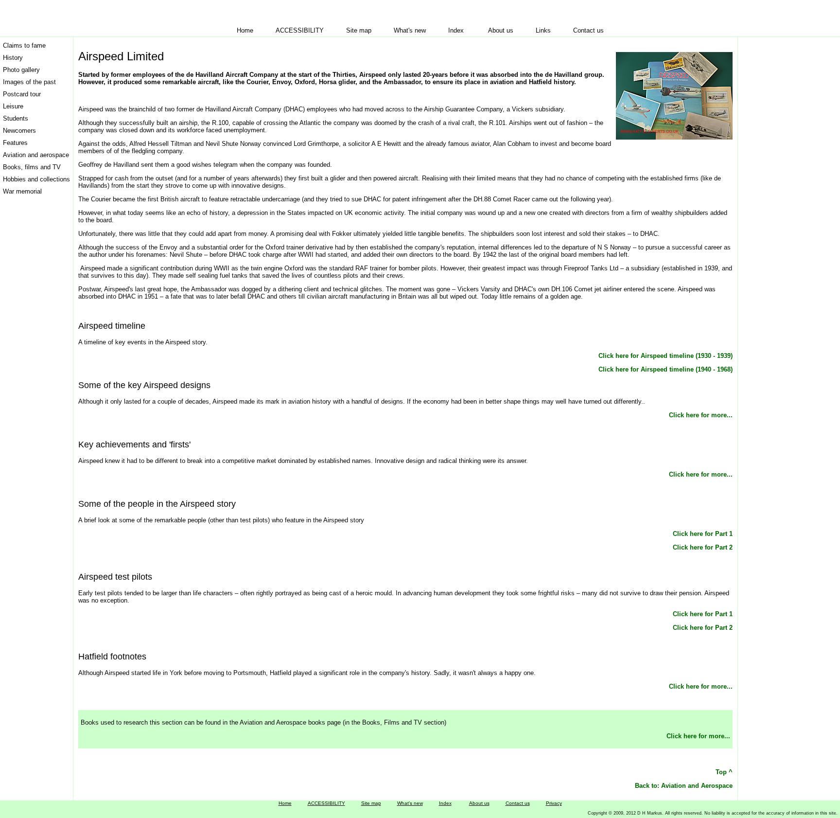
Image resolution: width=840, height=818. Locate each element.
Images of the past (29, 82)
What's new (410, 30)
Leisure (13, 106)
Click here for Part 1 (703, 533)
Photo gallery (21, 69)
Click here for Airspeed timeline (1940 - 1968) (665, 369)
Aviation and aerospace (36, 155)
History (13, 57)
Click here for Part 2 (703, 547)
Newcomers (19, 130)
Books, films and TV (32, 167)
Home (245, 30)
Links (543, 30)
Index (456, 30)
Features (15, 142)
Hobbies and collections (36, 179)
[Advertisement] (779, 185)
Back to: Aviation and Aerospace (684, 785)
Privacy (554, 803)
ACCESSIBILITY (300, 30)
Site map (358, 30)
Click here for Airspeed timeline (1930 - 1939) (665, 355)
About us (500, 30)
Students (15, 118)
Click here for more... (701, 415)
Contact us (588, 30)
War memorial (22, 191)
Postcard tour (22, 94)
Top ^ (724, 772)
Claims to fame (24, 45)
